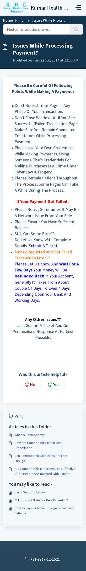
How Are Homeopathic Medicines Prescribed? (38, 445)
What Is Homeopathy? (30, 435)
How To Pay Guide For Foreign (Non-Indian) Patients (44, 510)
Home (8, 20)
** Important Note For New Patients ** (41, 500)
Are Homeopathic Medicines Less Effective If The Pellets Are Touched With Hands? (45, 471)
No (32, 384)
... (23, 20)
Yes (56, 384)
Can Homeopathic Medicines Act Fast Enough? (41, 458)
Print (19, 416)
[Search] (76, 29)
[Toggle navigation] (78, 7)
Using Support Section (31, 492)
